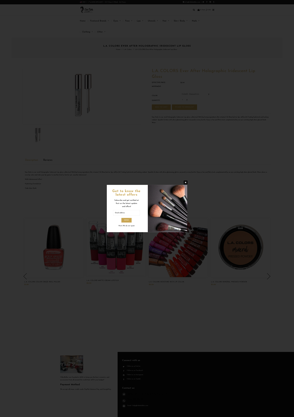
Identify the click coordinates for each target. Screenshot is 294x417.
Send (126, 220)
